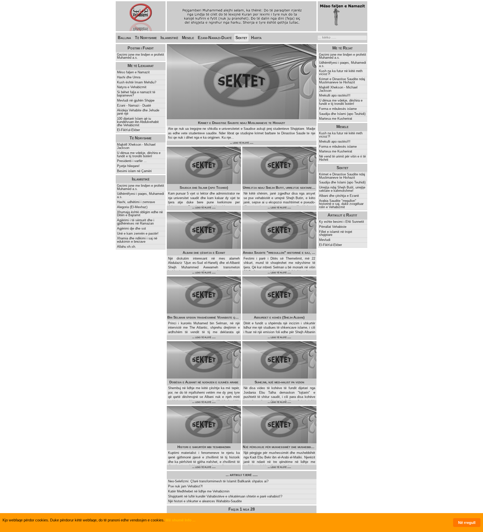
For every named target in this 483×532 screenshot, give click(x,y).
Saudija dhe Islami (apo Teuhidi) (204, 187)
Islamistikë (169, 38)
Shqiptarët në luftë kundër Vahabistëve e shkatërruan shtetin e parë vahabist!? (225, 496)
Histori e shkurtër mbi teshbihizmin (203, 447)
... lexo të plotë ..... (241, 142)
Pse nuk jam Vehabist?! (185, 486)
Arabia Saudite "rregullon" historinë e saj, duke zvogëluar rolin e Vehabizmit (279, 253)
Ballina (124, 38)
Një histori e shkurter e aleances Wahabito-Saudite (205, 501)
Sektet (241, 38)
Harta (256, 38)
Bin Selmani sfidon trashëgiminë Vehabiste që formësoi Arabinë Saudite (204, 317)
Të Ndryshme (146, 38)
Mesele (188, 38)
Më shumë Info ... (180, 520)
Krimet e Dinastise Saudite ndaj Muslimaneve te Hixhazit (241, 123)
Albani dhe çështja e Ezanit (204, 253)
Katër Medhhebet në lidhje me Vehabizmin (198, 491)
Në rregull (466, 522)
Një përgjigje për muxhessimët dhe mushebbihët (279, 447)
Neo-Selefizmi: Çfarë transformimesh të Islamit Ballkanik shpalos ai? (218, 481)
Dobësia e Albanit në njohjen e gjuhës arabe (203, 382)
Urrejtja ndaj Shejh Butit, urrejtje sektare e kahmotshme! (279, 187)
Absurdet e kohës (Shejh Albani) (279, 317)
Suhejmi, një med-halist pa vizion (279, 382)
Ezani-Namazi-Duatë (215, 38)
